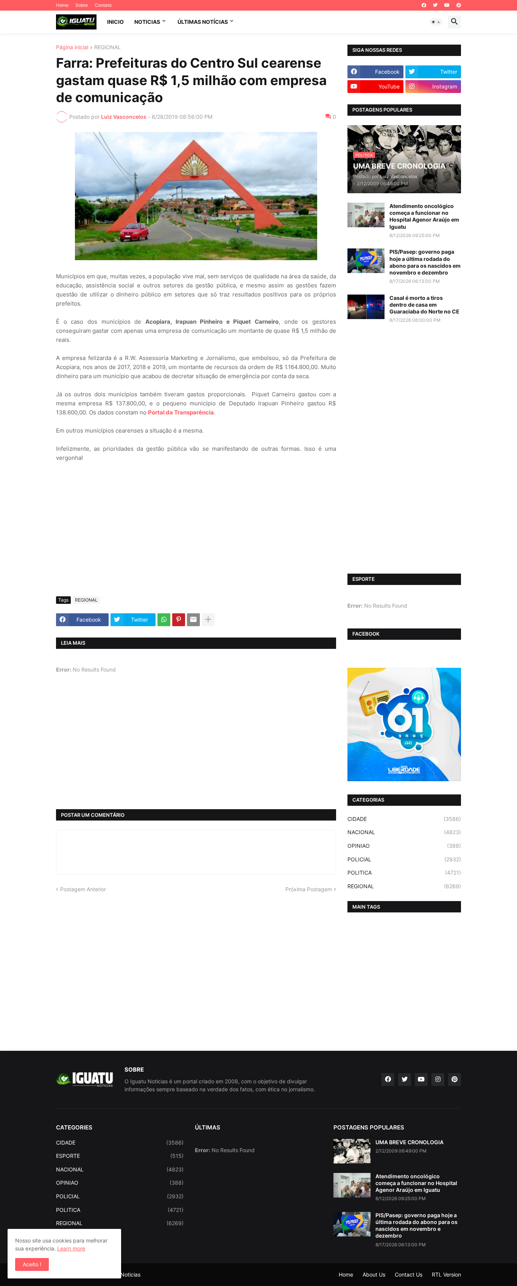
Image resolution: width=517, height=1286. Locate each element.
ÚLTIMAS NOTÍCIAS (203, 22)
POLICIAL (404, 859)
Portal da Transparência (181, 412)
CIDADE (404, 819)
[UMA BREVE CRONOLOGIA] (352, 1151)
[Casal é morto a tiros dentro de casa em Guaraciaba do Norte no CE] (366, 307)
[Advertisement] (196, 534)
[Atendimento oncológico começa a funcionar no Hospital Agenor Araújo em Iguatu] (366, 215)
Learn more (71, 1248)
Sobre (81, 5)
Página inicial (72, 47)
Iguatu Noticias (121, 1274)
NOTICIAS (147, 22)
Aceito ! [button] (32, 1264)
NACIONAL (404, 832)
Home (62, 5)
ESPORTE (120, 1156)
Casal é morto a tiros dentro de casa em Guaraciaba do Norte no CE (424, 305)
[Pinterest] (178, 619)
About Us (374, 1274)
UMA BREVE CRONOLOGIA (409, 1142)
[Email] (193, 619)
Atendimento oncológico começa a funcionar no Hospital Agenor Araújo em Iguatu (424, 216)
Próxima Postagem (308, 889)
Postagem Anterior (83, 889)
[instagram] (437, 1079)
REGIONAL (107, 47)
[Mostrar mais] (208, 619)
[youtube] (447, 5)
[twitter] (435, 5)
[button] (436, 22)
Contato (103, 5)
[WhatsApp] (163, 619)
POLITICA (404, 872)
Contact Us (408, 1274)
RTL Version (446, 1274)
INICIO (115, 22)
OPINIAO (404, 845)
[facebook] (424, 5)
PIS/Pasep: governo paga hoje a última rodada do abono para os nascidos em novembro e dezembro (425, 262)
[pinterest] (458, 5)
